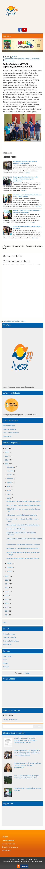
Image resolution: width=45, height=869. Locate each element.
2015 (7, 599)
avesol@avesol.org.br (10, 719)
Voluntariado (35, 59)
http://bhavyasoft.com (35, 861)
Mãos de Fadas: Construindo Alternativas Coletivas (23, 505)
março (9, 563)
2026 (7, 448)
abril (8, 498)
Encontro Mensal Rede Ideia (15, 529)
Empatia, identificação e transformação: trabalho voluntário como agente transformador (25, 179)
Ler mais (27, 173)
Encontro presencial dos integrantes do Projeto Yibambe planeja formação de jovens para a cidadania (27, 753)
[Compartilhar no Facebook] (10, 153)
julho (9, 486)
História (5, 663)
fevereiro (10, 567)
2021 (7, 576)
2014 (7, 603)
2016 (7, 595)
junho (9, 490)
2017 (7, 591)
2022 (7, 464)
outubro (10, 475)
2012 (7, 611)
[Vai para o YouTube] (24, 30)
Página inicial (7, 656)
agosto (9, 482)
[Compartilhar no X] (8, 153)
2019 (7, 584)
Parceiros (6, 667)
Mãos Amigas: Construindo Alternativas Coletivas (22, 525)
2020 (7, 580)
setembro (10, 479)
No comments (9, 61)
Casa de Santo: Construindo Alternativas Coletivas (23, 545)
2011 (7, 615)
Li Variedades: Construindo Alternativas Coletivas (22, 558)
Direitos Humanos (11, 59)
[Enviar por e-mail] (4, 153)
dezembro (10, 467)
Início (4, 622)
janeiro (9, 571)
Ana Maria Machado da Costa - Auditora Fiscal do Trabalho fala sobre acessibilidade (27, 765)
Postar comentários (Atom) (16, 321)
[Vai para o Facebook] (20, 30)
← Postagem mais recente (11, 246)
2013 (7, 607)
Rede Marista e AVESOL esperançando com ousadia (18, 65)
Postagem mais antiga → (34, 246)
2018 (7, 588)
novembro (10, 471)
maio (9, 494)
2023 (7, 460)
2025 (7, 452)
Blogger (27, 673)
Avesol (14, 57)
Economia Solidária (23, 59)
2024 (7, 456)
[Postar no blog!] (6, 153)
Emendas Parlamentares (11, 433)
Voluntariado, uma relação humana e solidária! (21, 515)
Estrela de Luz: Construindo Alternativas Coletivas (22, 548)
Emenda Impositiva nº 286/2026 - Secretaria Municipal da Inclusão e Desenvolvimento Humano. (25, 740)
